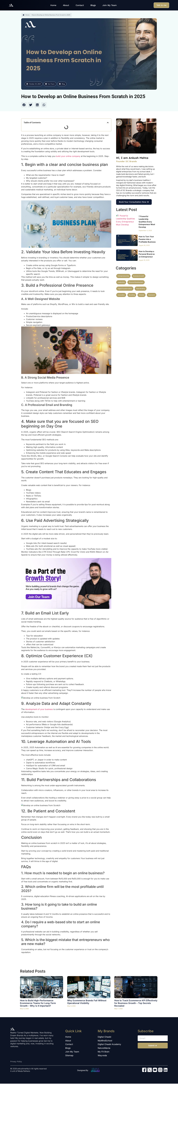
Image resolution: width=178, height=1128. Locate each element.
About (66, 5)
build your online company (67, 156)
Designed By (82, 1070)
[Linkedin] (165, 1070)
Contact (80, 5)
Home (53, 5)
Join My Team (109, 5)
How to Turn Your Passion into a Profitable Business (147, 239)
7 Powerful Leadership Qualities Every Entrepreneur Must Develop (147, 221)
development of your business (39, 709)
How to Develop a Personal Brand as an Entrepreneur (147, 254)
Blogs (93, 5)
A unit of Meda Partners (20, 1071)
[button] (24, 105)
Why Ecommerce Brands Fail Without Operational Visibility (86, 1001)
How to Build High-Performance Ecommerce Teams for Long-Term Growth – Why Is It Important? (38, 1003)
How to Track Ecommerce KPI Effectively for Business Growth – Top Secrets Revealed (135, 1003)
